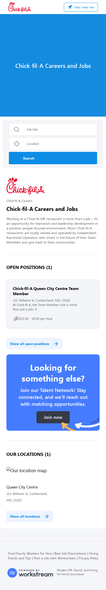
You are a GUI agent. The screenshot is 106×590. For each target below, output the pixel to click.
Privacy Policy (89, 558)
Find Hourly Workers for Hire (30, 553)
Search (28, 158)
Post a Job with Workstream (55, 558)
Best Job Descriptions (70, 553)
